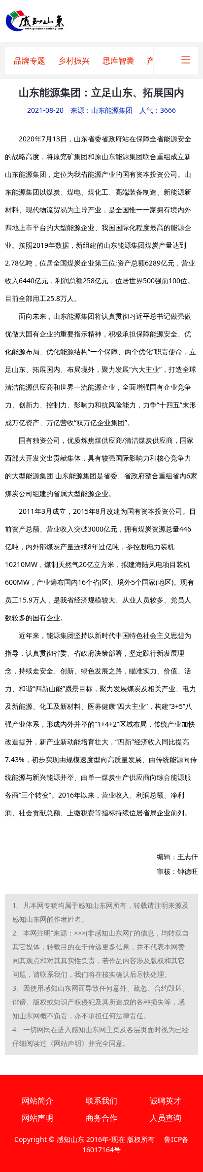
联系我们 (101, 1100)
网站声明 (37, 1117)
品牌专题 (29, 60)
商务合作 (101, 1117)
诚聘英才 (165, 1100)
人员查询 (165, 1117)
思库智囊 (118, 60)
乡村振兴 (74, 60)
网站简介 (37, 1100)
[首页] (35, 20)
